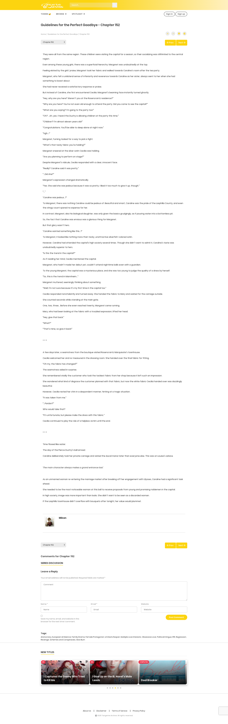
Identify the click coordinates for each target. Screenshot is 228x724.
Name (43, 604)
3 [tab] (112, 688)
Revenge (45, 639)
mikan (62, 517)
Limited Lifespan (112, 637)
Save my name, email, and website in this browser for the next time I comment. (60, 620)
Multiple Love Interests (131, 637)
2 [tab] (110, 688)
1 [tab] (107, 688)
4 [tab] (115, 688)
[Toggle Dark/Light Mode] (185, 34)
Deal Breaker (149, 680)
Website (145, 604)
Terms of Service (119, 711)
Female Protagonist (95, 637)
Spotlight (77, 14)
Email (93, 604)
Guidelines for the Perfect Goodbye (63, 34)
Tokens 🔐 (46, 14)
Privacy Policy (139, 711)
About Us (87, 711)
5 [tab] (118, 688)
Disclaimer (101, 711)
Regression (181, 637)
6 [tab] (120, 688)
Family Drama (78, 637)
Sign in (169, 14)
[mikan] (49, 523)
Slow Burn (80, 639)
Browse (60, 14)
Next (181, 42)
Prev (171, 42)
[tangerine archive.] (56, 5)
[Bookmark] (179, 34)
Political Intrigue (164, 637)
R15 (173, 637)
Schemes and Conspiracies (62, 639)
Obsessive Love (149, 637)
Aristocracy (46, 637)
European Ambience (61, 637)
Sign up (181, 14)
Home (43, 34)
